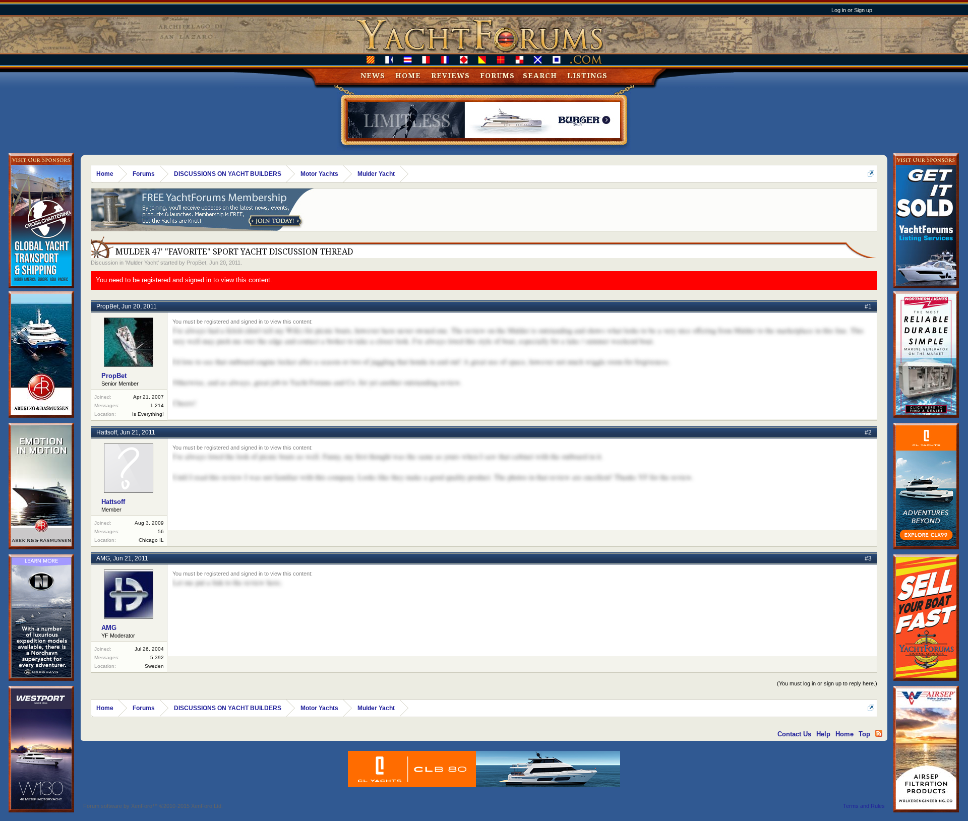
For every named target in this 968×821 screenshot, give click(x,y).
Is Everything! (148, 414)
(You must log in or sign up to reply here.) (827, 683)
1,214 (157, 405)
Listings (587, 76)
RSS (878, 733)
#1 (868, 306)
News (372, 76)
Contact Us (794, 734)
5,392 (157, 657)
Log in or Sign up (851, 10)
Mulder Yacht (142, 263)
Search (540, 76)
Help (823, 734)
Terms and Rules (864, 806)
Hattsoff (106, 432)
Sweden (154, 666)
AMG (103, 558)
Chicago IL (151, 540)
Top (864, 734)
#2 (868, 432)
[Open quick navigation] (871, 173)
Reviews (450, 76)
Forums (497, 76)
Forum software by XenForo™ (153, 806)
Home (408, 76)
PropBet (196, 263)
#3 (868, 558)
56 (161, 531)
